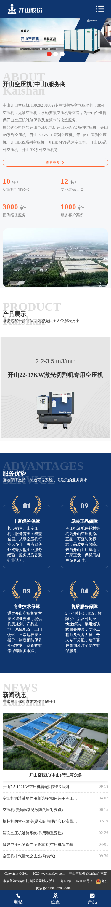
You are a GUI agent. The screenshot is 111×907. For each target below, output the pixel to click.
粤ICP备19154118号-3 (76, 881)
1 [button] (49, 54)
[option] (55, 38)
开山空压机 (77, 873)
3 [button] (62, 54)
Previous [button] (9, 35)
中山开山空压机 (28, 9)
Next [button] (102, 35)
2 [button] (55, 54)
